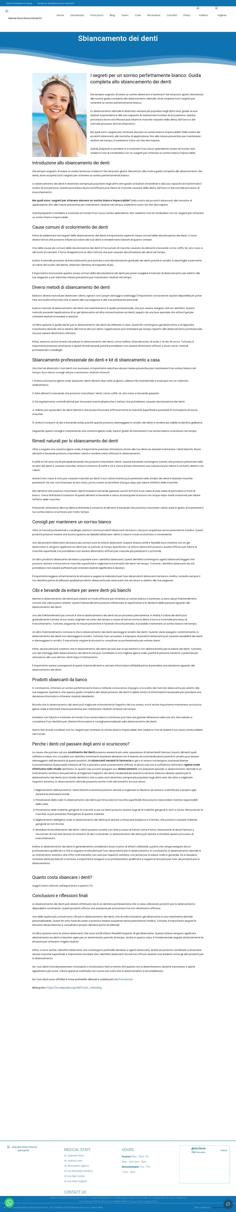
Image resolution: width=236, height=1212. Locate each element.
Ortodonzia (77, 15)
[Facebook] (206, 3)
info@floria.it (181, 1197)
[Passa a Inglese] (221, 15)
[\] (31, 1149)
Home (60, 15)
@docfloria (198, 1148)
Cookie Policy (150, 1201)
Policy (187, 15)
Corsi (138, 15)
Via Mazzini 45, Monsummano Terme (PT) (55, 3)
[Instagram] (212, 3)
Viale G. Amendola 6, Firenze (19, 3)
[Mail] (222, 3)
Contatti (172, 15)
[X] (228, 3)
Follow (224, 1150)
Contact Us (75, 1192)
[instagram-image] (192, 1170)
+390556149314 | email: (163, 1197)
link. (91, 885)
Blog (112, 15)
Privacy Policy (136, 1201)
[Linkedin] (217, 3)
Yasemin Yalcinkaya (221, 1207)
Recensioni (153, 15)
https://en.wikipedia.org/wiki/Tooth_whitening (74, 987)
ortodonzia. (126, 979)
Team (124, 15)
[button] (202, 3)
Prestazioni (96, 15)
